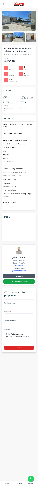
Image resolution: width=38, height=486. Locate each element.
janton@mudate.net (19, 271)
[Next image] (33, 21)
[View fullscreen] (33, 27)
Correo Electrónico (11, 321)
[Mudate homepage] (19, 4)
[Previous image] (5, 21)
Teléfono (7, 312)
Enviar (19, 348)
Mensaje (7, 329)
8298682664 (19, 265)
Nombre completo (10, 303)
